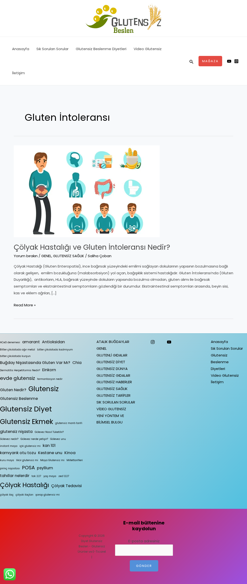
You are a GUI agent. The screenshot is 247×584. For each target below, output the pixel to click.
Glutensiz (43, 389)
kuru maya (7, 460)
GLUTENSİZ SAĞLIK (68, 255)
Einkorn (49, 370)
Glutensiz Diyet (26, 409)
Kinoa (69, 453)
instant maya (8, 446)
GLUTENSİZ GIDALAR (113, 375)
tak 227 (36, 476)
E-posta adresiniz (144, 541)
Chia (77, 362)
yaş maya (49, 476)
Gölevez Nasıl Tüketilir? (49, 432)
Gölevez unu (58, 439)
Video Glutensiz (148, 48)
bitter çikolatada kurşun (15, 356)
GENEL (46, 255)
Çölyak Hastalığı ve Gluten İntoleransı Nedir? (92, 247)
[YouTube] (169, 342)
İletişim (18, 72)
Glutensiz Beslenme (19, 398)
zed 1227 (63, 476)
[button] (191, 61)
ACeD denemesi (10, 342)
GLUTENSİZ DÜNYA (112, 368)
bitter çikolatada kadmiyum (55, 349)
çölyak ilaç (7, 495)
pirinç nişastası (10, 468)
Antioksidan (53, 342)
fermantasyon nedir (49, 379)
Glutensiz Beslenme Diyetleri (101, 48)
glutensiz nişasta (16, 431)
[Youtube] (229, 61)
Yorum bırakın (26, 255)
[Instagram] (236, 61)
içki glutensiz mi (30, 446)
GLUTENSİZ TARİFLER (113, 395)
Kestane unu (50, 453)
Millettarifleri (75, 460)
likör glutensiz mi (27, 460)
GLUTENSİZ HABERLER (114, 381)
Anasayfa (20, 48)
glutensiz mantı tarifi (68, 423)
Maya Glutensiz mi (52, 460)
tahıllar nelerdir (14, 475)
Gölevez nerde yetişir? (34, 439)
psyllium (45, 468)
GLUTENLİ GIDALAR (111, 355)
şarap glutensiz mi (47, 495)
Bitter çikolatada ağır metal (17, 349)
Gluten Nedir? (13, 390)
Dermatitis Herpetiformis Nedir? (20, 370)
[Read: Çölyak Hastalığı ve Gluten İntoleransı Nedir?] (87, 190)
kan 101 (49, 445)
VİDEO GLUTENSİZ (111, 408)
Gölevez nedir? (9, 439)
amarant (31, 342)
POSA (28, 467)
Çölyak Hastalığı (24, 485)
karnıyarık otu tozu (18, 453)
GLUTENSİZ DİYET (110, 361)
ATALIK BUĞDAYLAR (112, 341)
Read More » (25, 305)
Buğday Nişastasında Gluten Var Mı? (35, 362)
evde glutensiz (17, 378)
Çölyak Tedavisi (66, 486)
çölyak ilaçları (24, 495)
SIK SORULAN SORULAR (115, 402)
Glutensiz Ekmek (26, 421)
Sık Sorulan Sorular (52, 48)
